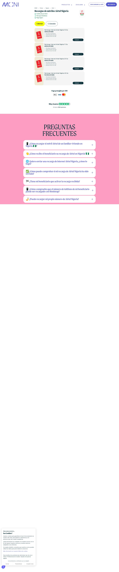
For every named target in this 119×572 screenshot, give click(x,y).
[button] (3, 567)
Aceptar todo (30, 564)
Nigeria (47, 8)
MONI (36, 8)
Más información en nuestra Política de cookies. (15, 551)
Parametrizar (18, 564)
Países (41, 8)
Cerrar (7, 564)
